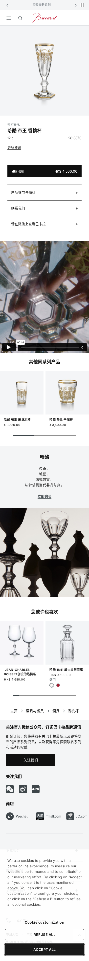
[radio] (52, 685)
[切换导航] (9, 18)
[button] (7, 5)
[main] (44, 365)
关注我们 (30, 760)
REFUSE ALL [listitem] (44, 934)
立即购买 (44, 496)
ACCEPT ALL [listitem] (44, 949)
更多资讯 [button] (14, 147)
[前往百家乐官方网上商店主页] (44, 17)
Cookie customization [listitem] (44, 922)
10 (73, 695)
